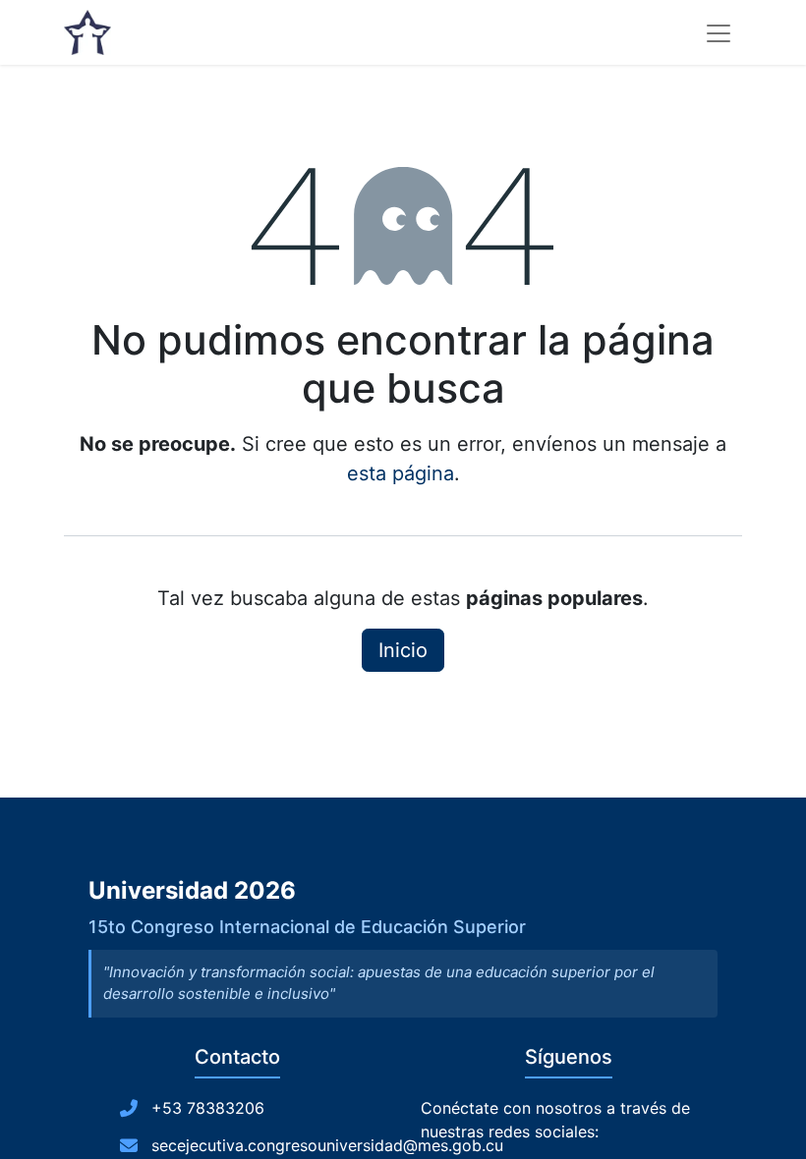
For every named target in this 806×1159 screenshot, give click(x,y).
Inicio (403, 650)
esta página (400, 473)
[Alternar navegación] (718, 32)
